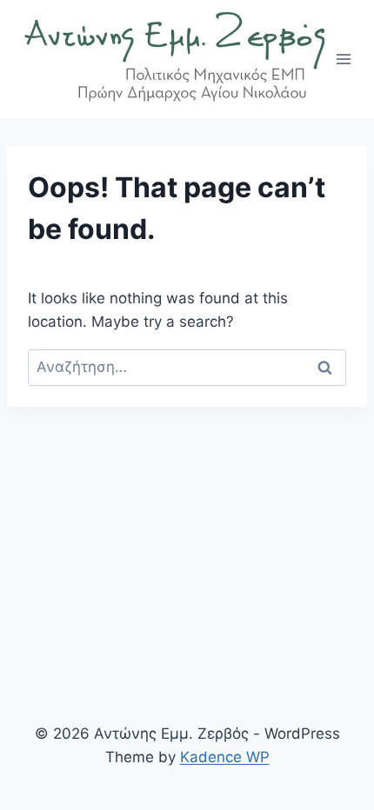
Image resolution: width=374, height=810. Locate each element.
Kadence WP (225, 757)
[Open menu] (344, 58)
